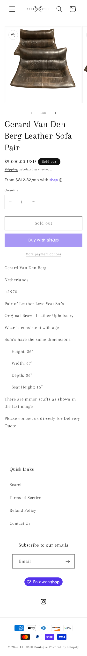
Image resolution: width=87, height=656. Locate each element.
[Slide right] (55, 113)
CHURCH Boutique (34, 647)
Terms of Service (25, 497)
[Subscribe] (67, 561)
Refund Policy (23, 510)
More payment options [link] (43, 254)
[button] (12, 9)
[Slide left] (31, 113)
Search (16, 484)
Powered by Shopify (64, 647)
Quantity (11, 190)
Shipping (11, 169)
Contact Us (20, 523)
